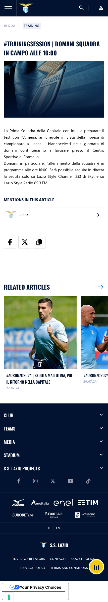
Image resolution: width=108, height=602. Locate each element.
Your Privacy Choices (40, 587)
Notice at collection (25, 595)
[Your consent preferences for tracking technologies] (9, 597)
